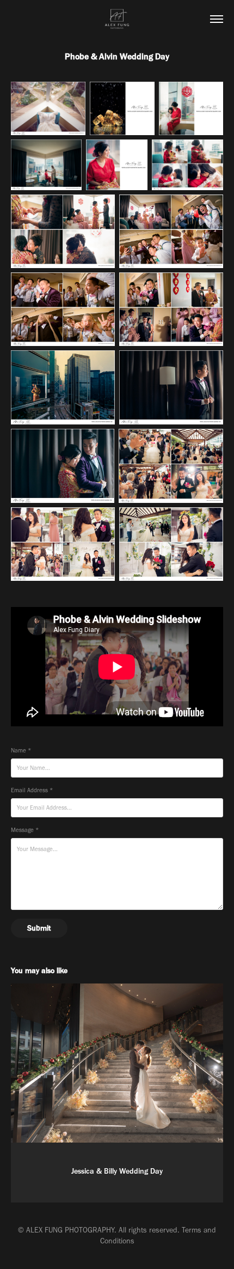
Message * (25, 830)
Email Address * (32, 790)
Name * (21, 750)
